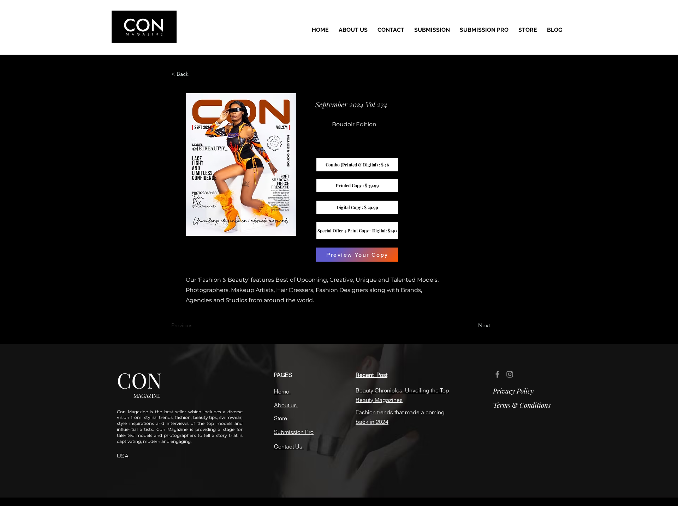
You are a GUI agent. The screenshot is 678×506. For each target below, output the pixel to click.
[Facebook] (497, 374)
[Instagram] (509, 374)
